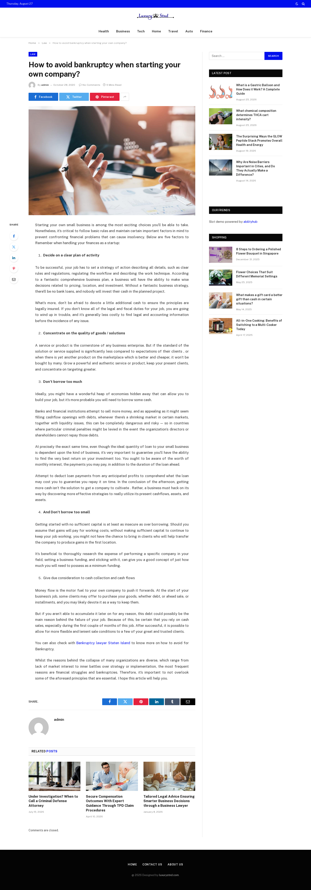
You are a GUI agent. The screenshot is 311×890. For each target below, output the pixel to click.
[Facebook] (14, 236)
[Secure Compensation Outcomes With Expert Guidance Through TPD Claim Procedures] (112, 776)
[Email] (14, 279)
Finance (206, 31)
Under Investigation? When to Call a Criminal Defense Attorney (53, 801)
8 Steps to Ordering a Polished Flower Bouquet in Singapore (258, 251)
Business (123, 31)
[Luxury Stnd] (155, 17)
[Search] (303, 4)
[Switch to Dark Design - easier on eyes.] (296, 3)
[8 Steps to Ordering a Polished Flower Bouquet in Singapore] (220, 255)
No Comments (91, 84)
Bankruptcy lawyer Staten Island (103, 643)
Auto (189, 31)
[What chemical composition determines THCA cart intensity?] (220, 116)
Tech (141, 31)
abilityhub (250, 221)
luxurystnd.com (169, 875)
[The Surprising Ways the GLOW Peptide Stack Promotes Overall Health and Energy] (220, 142)
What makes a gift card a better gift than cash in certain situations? (259, 299)
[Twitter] (14, 247)
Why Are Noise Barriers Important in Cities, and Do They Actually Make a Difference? (255, 168)
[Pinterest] (14, 268)
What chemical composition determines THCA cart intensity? (256, 115)
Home (156, 31)
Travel (173, 31)
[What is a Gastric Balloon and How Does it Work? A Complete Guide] (220, 91)
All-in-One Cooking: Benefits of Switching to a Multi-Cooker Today (259, 325)
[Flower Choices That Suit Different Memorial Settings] (220, 278)
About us (175, 864)
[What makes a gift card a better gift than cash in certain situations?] (220, 300)
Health (104, 31)
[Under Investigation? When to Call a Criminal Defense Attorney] (54, 776)
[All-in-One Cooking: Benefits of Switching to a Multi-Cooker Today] (220, 326)
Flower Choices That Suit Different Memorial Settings (256, 274)
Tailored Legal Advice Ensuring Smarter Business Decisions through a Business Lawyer (169, 801)
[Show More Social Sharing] (125, 97)
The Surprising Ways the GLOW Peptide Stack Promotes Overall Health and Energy (259, 141)
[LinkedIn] (14, 257)
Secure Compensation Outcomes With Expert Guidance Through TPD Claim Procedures (110, 803)
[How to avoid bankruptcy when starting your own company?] (112, 160)
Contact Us (152, 864)
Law (33, 54)
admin (45, 84)
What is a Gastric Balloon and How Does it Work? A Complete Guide (258, 89)
